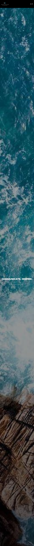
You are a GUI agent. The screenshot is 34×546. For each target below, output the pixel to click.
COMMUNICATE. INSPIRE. (17, 279)
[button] (31, 4)
